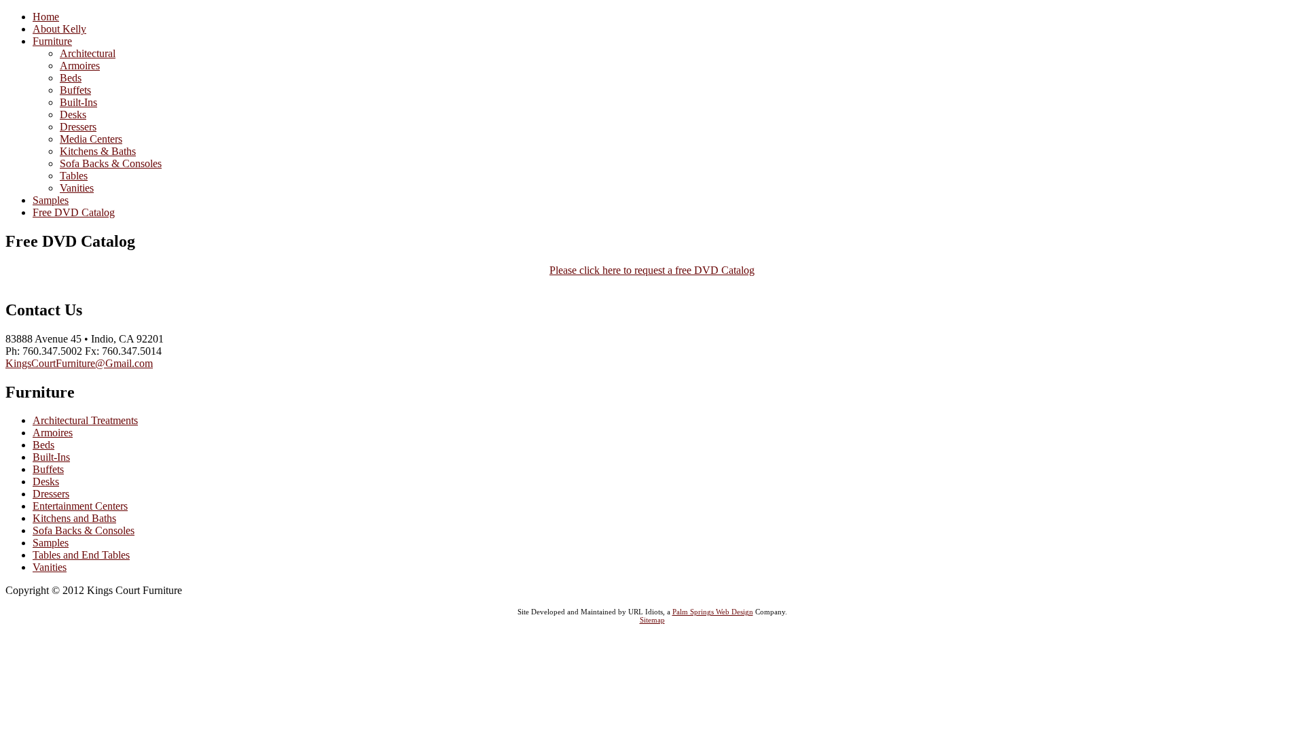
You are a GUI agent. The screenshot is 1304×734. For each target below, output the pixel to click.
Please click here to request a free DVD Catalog (652, 270)
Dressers (51, 494)
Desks (46, 481)
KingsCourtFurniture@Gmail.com (79, 363)
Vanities (50, 567)
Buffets (48, 469)
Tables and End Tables (81, 555)
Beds (43, 445)
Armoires (53, 432)
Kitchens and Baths (74, 518)
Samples (51, 542)
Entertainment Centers (80, 506)
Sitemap (652, 620)
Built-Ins (51, 457)
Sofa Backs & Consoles (83, 530)
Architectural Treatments (85, 420)
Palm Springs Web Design (712, 612)
